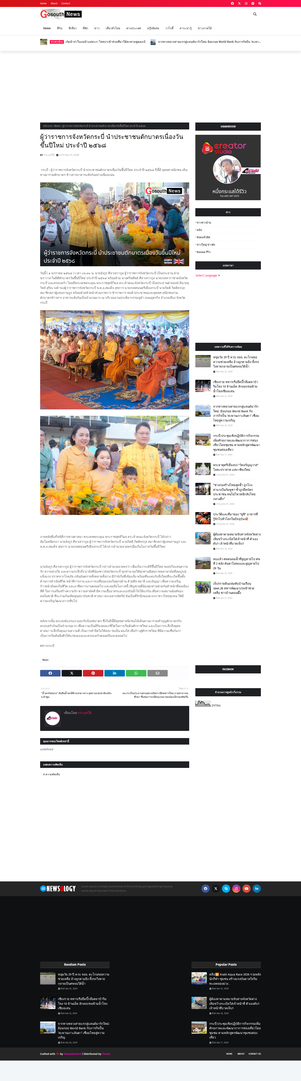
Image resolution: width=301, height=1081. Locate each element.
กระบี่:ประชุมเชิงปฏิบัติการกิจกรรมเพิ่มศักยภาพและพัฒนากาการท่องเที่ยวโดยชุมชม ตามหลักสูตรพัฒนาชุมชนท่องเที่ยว (236, 443)
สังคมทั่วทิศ (203, 237)
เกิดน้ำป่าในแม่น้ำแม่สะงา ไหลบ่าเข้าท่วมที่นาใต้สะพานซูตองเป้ (105, 42)
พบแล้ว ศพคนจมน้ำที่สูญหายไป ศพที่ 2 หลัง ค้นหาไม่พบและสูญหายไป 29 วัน (236, 563)
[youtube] (246, 888)
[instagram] (246, 3)
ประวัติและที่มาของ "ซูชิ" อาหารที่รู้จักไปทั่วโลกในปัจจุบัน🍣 (235, 516)
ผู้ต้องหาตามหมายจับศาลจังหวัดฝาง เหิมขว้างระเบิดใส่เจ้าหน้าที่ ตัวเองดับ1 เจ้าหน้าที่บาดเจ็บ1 (237, 539)
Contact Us (255, 1054)
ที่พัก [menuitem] (85, 28)
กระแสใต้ (49, 154)
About (54, 3)
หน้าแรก (47, 126)
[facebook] (232, 3)
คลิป (199, 229)
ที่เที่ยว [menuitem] (73, 28)
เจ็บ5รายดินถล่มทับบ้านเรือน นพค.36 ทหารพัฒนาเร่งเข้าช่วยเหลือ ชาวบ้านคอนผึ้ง (233, 588)
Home (43, 3)
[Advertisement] (150, 85)
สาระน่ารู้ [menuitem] (186, 28)
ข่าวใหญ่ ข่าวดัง (206, 244)
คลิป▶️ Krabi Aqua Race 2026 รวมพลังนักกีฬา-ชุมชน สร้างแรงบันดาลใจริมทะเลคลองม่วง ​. (235, 979)
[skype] (259, 3)
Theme (106, 1053)
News (57, 126)
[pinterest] (252, 3)
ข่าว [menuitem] (97, 28)
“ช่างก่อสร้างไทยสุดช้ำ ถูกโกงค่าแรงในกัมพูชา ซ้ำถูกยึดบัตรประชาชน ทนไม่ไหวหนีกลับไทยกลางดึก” (234, 492)
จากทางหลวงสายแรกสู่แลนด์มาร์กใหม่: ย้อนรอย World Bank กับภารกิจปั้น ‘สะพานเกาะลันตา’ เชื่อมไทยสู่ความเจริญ (209, 42)
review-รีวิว (203, 252)
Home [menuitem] (47, 28)
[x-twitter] (239, 3)
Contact (65, 3)
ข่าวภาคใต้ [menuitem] (205, 28)
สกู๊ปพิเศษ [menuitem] (153, 28)
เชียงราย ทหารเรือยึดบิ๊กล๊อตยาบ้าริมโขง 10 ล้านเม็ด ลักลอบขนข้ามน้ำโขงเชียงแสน (235, 386)
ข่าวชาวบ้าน (204, 222)
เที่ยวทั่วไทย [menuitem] (113, 28)
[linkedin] (257, 888)
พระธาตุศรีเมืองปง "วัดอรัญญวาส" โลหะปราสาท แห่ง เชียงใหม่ (235, 467)
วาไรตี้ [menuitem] (169, 28)
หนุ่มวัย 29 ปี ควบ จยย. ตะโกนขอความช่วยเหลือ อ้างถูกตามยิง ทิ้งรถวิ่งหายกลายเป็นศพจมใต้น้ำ (236, 361)
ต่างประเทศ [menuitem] (133, 28)
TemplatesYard (72, 1053)
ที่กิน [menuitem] (59, 28)
